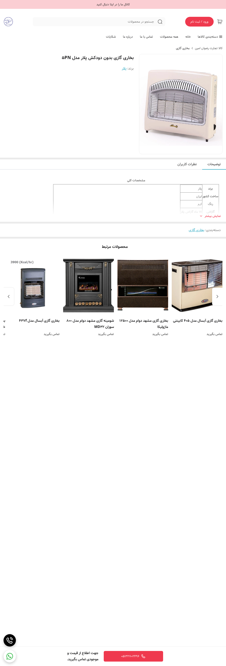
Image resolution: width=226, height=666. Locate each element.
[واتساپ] (10, 656)
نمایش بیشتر (213, 216)
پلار (124, 68)
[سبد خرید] (219, 21)
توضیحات (214, 164)
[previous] (217, 296)
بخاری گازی (183, 48)
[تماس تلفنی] (10, 640)
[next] (8, 296)
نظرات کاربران (187, 164)
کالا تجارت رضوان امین (208, 48)
